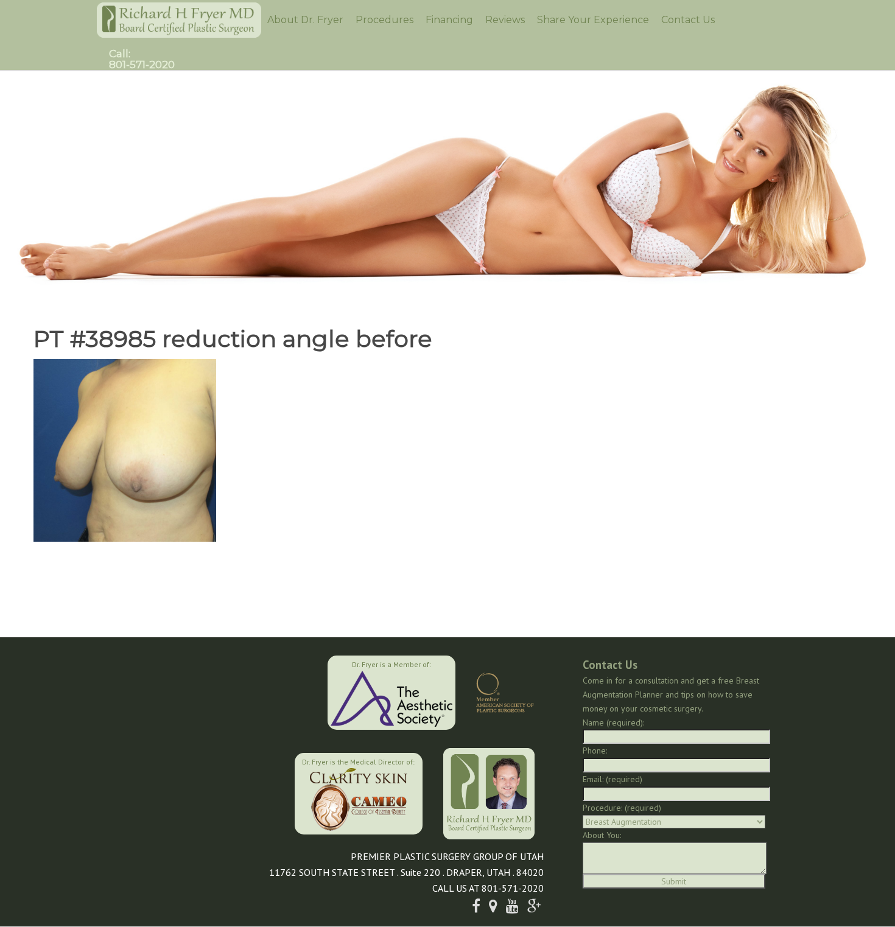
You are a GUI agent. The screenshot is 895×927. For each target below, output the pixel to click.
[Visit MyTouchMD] (233, 792)
